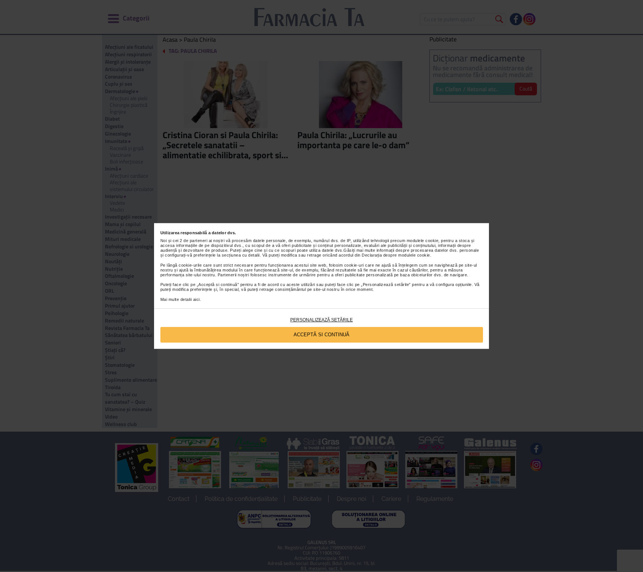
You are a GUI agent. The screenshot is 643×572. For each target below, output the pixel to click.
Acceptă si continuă (321, 334)
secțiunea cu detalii (241, 255)
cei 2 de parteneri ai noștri (198, 240)
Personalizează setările (321, 319)
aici (196, 299)
